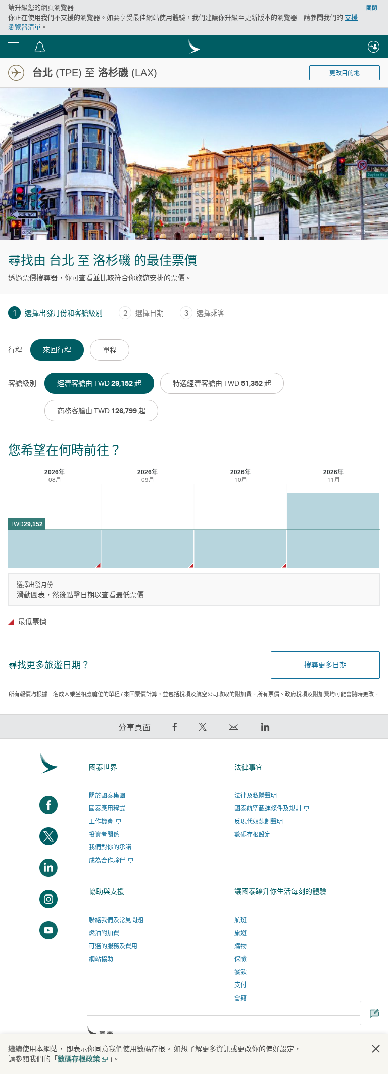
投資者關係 (104, 834)
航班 (240, 920)
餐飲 (240, 972)
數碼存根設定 (252, 834)
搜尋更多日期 (325, 664)
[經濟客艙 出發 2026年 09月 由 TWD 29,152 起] (147, 549)
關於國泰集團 (107, 795)
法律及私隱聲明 (255, 795)
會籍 (240, 998)
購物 (240, 946)
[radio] (57, 350)
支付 (240, 985)
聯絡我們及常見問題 (116, 920)
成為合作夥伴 (110, 860)
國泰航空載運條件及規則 (270, 808)
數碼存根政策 (82, 1058)
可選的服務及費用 (113, 946)
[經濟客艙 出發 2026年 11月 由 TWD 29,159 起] (333, 530)
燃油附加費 (104, 933)
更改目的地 (344, 73)
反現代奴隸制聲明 (258, 821)
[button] (14, 46)
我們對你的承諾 (110, 847)
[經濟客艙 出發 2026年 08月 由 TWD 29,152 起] (54, 549)
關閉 (371, 7)
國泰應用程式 (107, 808)
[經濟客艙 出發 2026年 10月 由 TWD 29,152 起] (240, 549)
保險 (240, 959)
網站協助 (101, 959)
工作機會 (104, 821)
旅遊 (240, 933)
